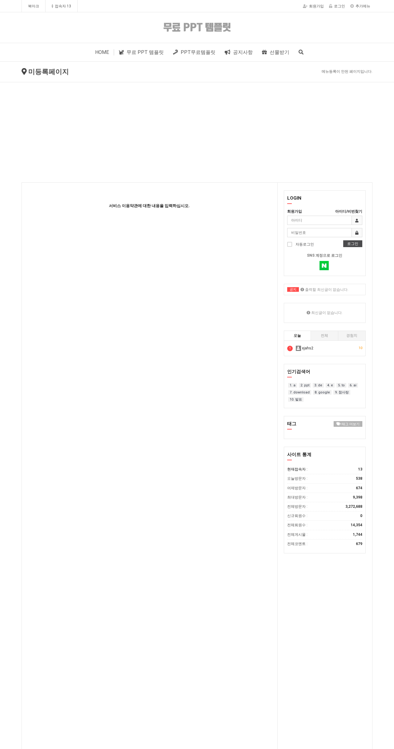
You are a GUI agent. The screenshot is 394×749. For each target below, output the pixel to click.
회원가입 (316, 6)
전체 (324, 335)
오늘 (297, 335)
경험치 (351, 335)
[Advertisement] (197, 128)
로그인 (339, 6)
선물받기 (278, 52)
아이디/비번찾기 (348, 211)
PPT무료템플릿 (197, 52)
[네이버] (324, 265)
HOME (102, 52)
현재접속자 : (324, 469)
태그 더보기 (350, 424)
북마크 (33, 6)
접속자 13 (63, 6)
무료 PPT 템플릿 (144, 52)
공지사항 (242, 52)
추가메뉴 (363, 6)
